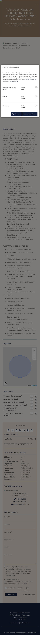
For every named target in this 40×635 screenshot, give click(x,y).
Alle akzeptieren (30, 114)
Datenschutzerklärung (30, 79)
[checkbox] (36, 87)
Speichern (16, 114)
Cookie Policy (14, 81)
